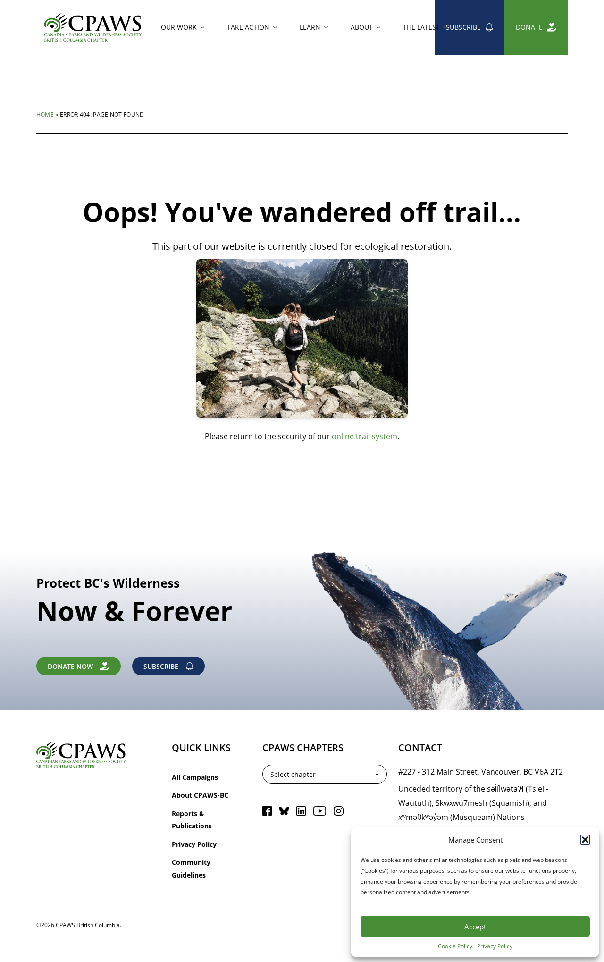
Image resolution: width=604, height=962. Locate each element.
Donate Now (70, 666)
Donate (529, 27)
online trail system (364, 436)
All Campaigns (195, 777)
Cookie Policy (455, 946)
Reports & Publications (192, 819)
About (362, 27)
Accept (475, 926)
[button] (585, 839)
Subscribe (463, 27)
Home (45, 114)
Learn (310, 27)
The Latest (421, 27)
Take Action (248, 27)
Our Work (179, 27)
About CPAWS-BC (200, 795)
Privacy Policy (494, 946)
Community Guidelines (191, 868)
